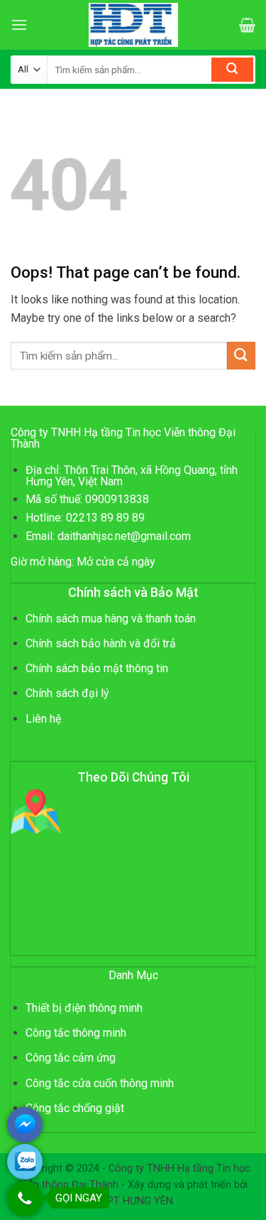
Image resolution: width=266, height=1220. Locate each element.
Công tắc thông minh (76, 1033)
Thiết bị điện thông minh (84, 1008)
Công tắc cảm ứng (71, 1057)
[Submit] (232, 69)
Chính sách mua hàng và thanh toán (111, 618)
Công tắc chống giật (75, 1108)
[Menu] (19, 24)
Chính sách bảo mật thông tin (97, 668)
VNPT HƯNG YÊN (133, 1201)
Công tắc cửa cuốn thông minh (100, 1083)
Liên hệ (43, 718)
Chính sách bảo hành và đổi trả (101, 643)
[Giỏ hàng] (247, 25)
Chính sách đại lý (67, 693)
